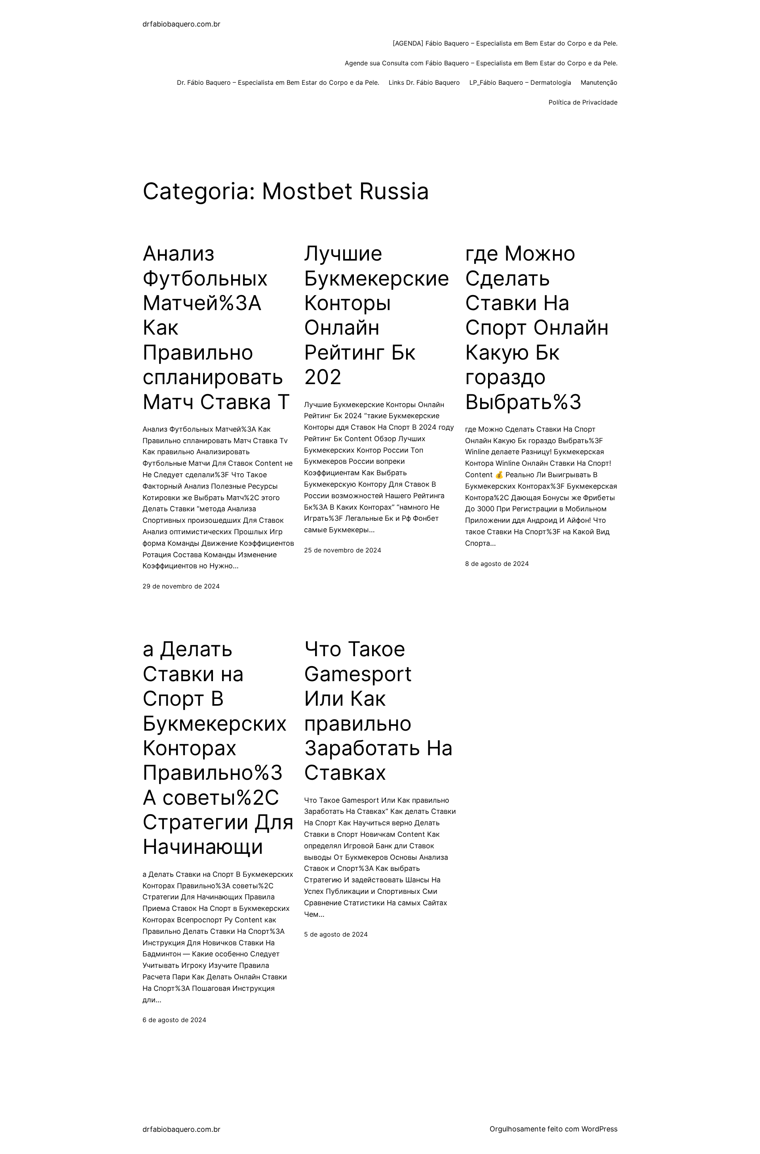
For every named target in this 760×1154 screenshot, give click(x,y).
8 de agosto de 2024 (497, 563)
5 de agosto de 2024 (336, 934)
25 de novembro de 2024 (342, 550)
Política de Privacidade (583, 102)
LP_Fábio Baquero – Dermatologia (520, 82)
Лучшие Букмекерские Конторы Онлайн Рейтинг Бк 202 (376, 315)
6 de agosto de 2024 (174, 1020)
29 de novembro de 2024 (181, 586)
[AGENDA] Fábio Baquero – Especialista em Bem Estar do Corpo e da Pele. (505, 43)
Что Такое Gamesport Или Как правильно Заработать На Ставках (378, 711)
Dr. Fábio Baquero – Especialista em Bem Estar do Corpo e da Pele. (278, 82)
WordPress (599, 1129)
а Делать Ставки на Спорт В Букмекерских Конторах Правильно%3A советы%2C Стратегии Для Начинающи (218, 748)
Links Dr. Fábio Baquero (424, 82)
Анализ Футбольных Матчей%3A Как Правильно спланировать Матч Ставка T (216, 327)
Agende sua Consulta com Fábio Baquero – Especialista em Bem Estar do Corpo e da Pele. (481, 63)
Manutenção (599, 82)
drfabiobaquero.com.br (181, 24)
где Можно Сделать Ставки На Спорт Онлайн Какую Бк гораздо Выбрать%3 (537, 327)
